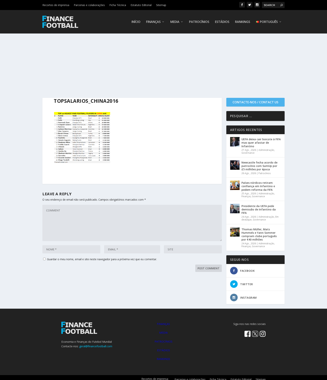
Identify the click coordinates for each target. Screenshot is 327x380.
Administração (266, 150)
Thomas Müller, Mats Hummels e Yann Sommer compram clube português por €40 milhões (259, 234)
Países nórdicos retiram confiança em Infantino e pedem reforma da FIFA (258, 186)
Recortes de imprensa (55, 5)
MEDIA (163, 332)
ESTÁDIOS (163, 350)
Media (174, 22)
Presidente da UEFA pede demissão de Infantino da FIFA (258, 209)
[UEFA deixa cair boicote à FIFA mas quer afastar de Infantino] (235, 141)
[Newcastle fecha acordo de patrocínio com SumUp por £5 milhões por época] (235, 165)
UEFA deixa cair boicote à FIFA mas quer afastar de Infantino (261, 142)
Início (136, 22)
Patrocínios (199, 22)
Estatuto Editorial (141, 5)
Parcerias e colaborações (89, 5)
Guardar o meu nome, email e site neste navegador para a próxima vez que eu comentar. (102, 259)
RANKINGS (163, 359)
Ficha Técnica (117, 5)
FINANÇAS (163, 324)
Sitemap (161, 5)
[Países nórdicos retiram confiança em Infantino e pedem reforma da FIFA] (235, 185)
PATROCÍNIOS (163, 341)
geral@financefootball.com (95, 346)
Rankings (242, 22)
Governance (248, 152)
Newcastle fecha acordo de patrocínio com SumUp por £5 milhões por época (259, 166)
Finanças (153, 22)
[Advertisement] (163, 61)
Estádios (222, 22)
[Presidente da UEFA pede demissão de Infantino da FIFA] (235, 208)
